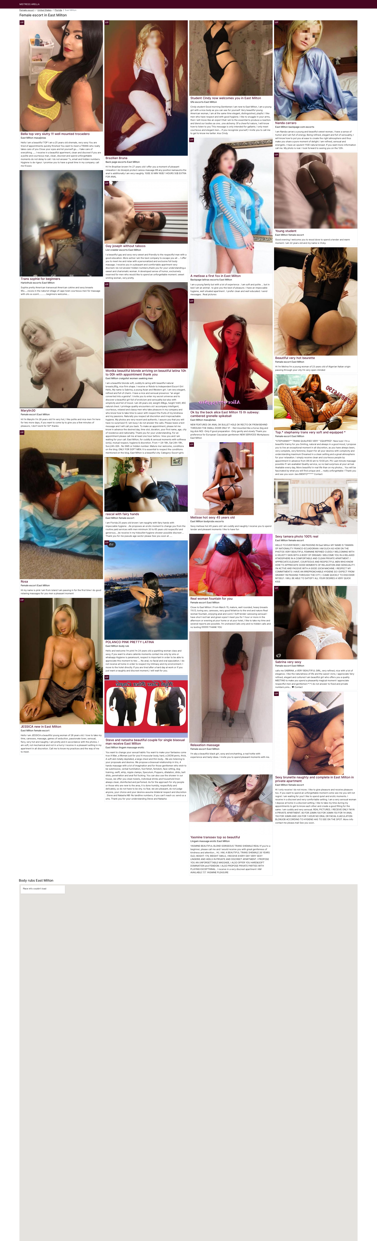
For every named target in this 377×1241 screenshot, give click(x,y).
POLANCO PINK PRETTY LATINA (130, 642)
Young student (285, 231)
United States (44, 10)
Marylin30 (28, 410)
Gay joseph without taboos (125, 246)
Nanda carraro (285, 123)
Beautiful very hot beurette (295, 358)
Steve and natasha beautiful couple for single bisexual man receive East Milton (145, 741)
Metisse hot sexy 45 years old (212, 517)
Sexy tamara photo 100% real (296, 536)
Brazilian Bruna (116, 158)
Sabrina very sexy (288, 662)
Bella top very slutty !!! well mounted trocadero (55, 134)
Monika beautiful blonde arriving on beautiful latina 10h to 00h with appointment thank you (146, 372)
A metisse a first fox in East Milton (215, 276)
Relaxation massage (205, 745)
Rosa (24, 581)
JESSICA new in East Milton (41, 726)
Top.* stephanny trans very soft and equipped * (310, 432)
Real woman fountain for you (211, 598)
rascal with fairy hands (122, 514)
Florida (58, 10)
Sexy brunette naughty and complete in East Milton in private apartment (314, 779)
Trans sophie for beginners (40, 279)
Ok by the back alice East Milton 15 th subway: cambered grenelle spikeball (224, 414)
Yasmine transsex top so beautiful (215, 837)
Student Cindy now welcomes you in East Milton (225, 98)
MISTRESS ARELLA (29, 4)
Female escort (26, 10)
